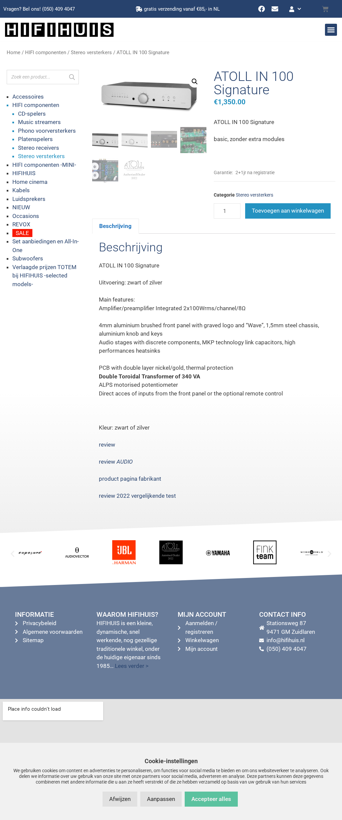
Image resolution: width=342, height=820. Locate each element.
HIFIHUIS (23, 173)
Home (13, 52)
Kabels (21, 190)
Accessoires (28, 96)
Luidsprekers (28, 199)
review (107, 444)
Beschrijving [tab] (115, 226)
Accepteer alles (211, 799)
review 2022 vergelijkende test (137, 495)
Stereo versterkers (91, 52)
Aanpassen (161, 799)
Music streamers (39, 122)
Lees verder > (132, 666)
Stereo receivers (38, 147)
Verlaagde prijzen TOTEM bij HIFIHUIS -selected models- (44, 275)
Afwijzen (120, 799)
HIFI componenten (45, 52)
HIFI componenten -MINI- (44, 164)
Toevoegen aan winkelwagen (288, 210)
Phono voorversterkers (47, 130)
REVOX (21, 224)
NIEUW (21, 207)
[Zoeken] (71, 77)
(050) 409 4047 (58, 9)
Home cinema (29, 182)
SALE (22, 233)
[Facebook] (261, 9)
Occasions (25, 216)
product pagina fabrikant (130, 478)
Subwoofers (27, 258)
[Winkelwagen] (325, 9)
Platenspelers (35, 139)
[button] (331, 30)
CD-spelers (32, 113)
